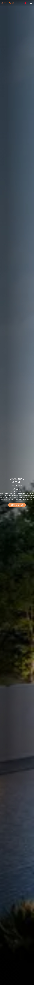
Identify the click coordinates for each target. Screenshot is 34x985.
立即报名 (15, 504)
